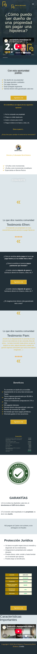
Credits (21, 646)
